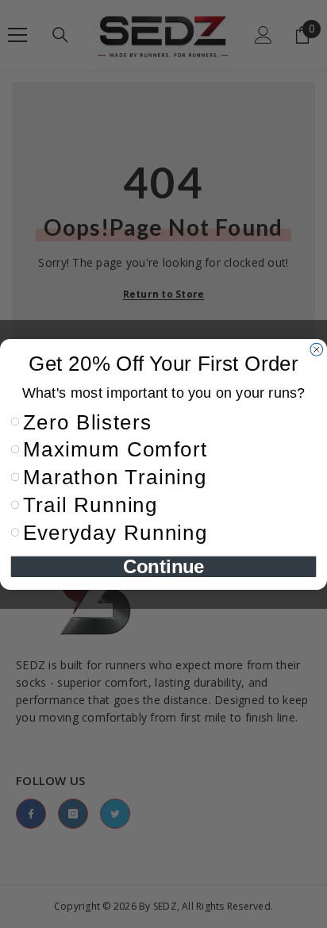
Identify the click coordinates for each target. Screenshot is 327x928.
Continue (163, 566)
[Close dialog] (316, 349)
